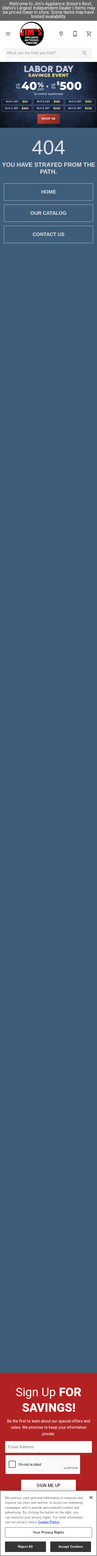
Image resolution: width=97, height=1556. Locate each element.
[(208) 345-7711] (75, 34)
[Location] (61, 34)
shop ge (49, 119)
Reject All (25, 1546)
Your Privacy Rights (48, 1532)
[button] (8, 34)
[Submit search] (84, 53)
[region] (48, 1523)
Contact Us (48, 234)
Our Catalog (48, 213)
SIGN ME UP (48, 1485)
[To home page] (32, 34)
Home (48, 192)
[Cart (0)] (89, 34)
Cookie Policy (48, 1522)
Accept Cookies (70, 1546)
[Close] (91, 1497)
